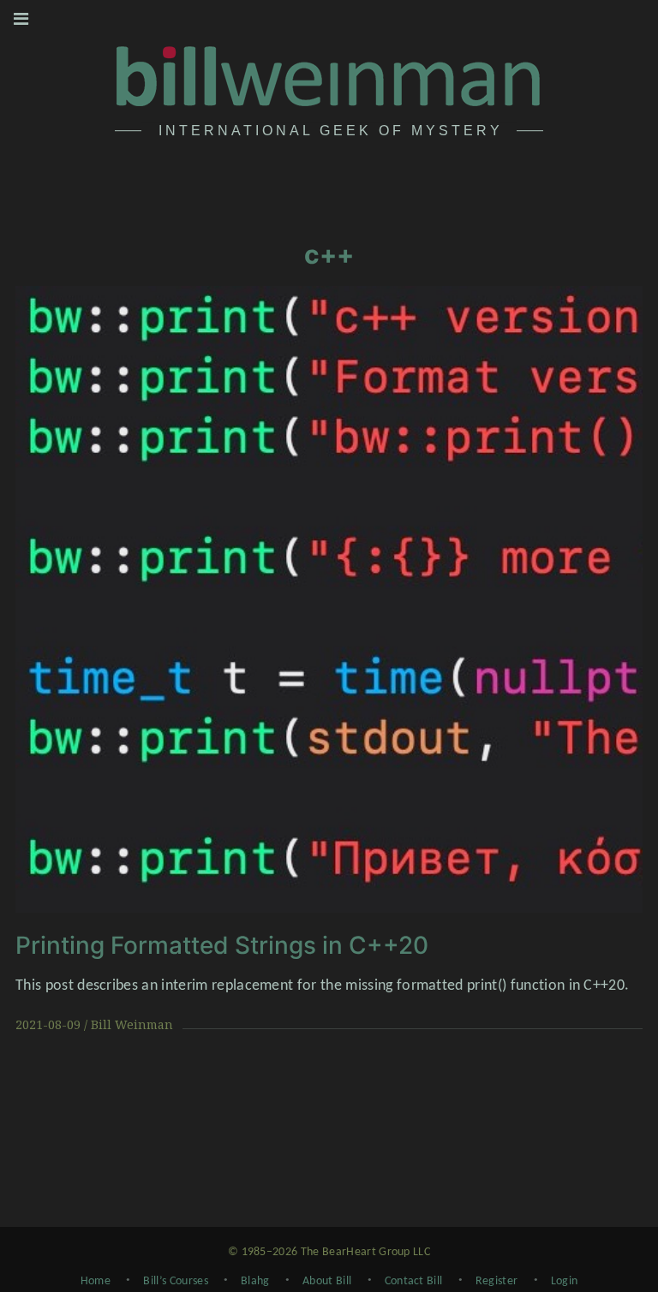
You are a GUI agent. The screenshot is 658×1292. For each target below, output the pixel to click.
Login (564, 1281)
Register (497, 1281)
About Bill (326, 1281)
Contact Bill (414, 1281)
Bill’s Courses (175, 1281)
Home (96, 1281)
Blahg (255, 1281)
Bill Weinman (132, 1024)
